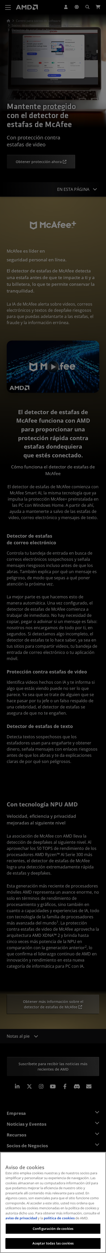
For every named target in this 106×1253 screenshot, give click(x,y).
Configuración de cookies (53, 1228)
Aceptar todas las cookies (53, 1243)
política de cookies (59, 1218)
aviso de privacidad (21, 1218)
